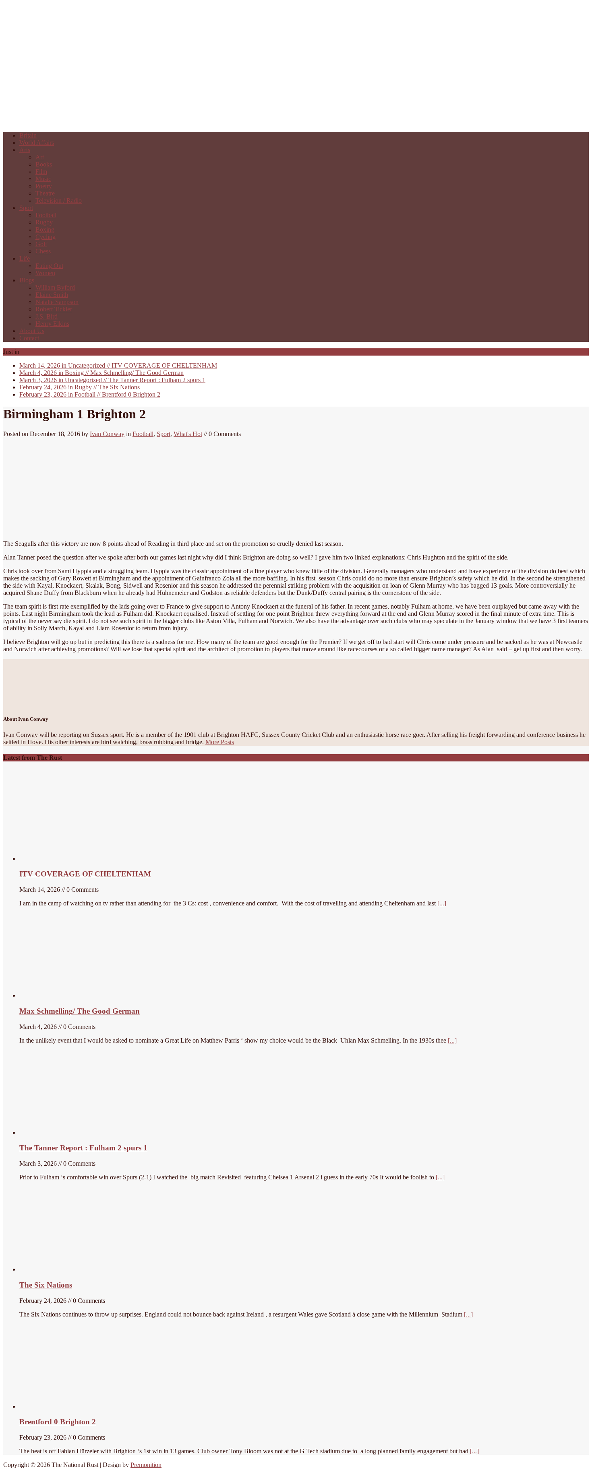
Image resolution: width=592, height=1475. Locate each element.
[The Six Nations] (79, 1269)
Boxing (44, 229)
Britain (28, 135)
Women (45, 272)
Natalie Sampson (57, 301)
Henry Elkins (52, 323)
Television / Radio (58, 200)
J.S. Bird (46, 316)
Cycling (45, 236)
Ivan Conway (107, 433)
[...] (441, 903)
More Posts (219, 742)
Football (45, 215)
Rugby (44, 222)
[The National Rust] (124, 121)
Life (24, 258)
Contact (29, 338)
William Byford (55, 287)
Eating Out (49, 265)
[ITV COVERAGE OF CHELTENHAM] (79, 858)
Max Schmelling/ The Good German (101, 372)
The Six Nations (79, 387)
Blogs (26, 280)
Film (41, 171)
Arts (24, 149)
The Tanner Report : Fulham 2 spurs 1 (112, 379)
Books (43, 164)
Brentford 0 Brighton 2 (89, 394)
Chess (43, 251)
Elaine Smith (51, 294)
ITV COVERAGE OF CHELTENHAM (118, 365)
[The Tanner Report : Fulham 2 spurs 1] (57, 1132)
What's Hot (188, 433)
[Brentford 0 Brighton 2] (79, 1406)
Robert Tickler (53, 309)
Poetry (43, 186)
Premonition (145, 1464)
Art (39, 157)
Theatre (45, 193)
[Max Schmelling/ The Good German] (64, 995)
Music (43, 178)
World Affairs (36, 142)
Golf (41, 244)
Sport (26, 207)
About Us (31, 330)
